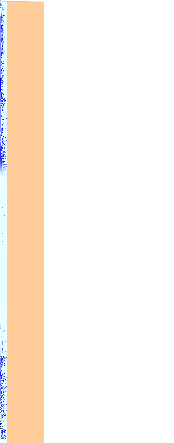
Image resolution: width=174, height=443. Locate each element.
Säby (1, 266)
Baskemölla (2, 21)
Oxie (1, 211)
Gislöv (1, 79)
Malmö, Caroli (2, 183)
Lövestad (2, 182)
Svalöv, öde (2, 261)
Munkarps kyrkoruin (2, 398)
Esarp (1, 59)
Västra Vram (2, 326)
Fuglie (1, 72)
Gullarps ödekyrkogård (2, 373)
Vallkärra (1, 300)
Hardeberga (2, 95)
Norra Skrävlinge (3, 201)
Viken (1, 307)
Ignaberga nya (2, 129)
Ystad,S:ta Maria (3, 327)
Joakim (2, 433)
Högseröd (2, 123)
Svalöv (1, 260)
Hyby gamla (2, 112)
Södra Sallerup (3, 270)
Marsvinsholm (2, 189)
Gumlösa (2, 83)
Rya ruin (1, 219)
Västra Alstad (2, 317)
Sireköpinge (2, 232)
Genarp (1, 78)
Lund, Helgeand (3, 168)
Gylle (1, 88)
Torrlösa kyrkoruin (3, 415)
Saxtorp (1, 227)
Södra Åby (2, 272)
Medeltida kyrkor (4, 436)
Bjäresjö (1, 26)
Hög (1, 120)
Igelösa (1, 127)
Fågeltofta (2, 74)
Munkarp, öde (2, 193)
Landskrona (2, 154)
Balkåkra (1, 17)
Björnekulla (2, 30)
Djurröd (1, 56)
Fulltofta (1, 73)
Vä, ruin (1, 314)
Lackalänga (2, 153)
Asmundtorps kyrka (3, 357)
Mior (1, 3)
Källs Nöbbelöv (3, 147)
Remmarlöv (2, 214)
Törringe (1, 297)
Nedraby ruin (2, 399)
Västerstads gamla (3, 316)
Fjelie (1, 65)
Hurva (1, 110)
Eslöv (1, 60)
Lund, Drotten (2, 167)
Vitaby (1, 309)
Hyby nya (2, 113)
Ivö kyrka (2, 385)
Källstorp (2, 150)
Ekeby (1, 57)
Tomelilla (2, 284)
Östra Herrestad (3, 341)
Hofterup (2, 106)
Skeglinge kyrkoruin (2, 407)
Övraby (1, 354)
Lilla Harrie (2, 159)
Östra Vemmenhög (3, 350)
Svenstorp (2, 265)
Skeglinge (2, 236)
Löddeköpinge (3, 181)
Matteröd (2, 190)
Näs (1, 204)
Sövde (1, 277)
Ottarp (1, 210)
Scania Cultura (3, 435)
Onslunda (2, 208)
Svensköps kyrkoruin (2, 412)
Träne (1, 294)
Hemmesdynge (3, 105)
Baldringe (2, 16)
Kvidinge (2, 142)
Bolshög (1, 33)
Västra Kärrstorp (3, 321)
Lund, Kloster (2, 169)
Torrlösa (1, 289)
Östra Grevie (2, 340)
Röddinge (2, 222)
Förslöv (1, 77)
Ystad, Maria (2, 401)
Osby (1, 209)
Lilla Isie (1, 160)
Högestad (2, 122)
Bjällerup (2, 25)
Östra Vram (2, 352)
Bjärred (1, 27)
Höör (1, 126)
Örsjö (1, 337)
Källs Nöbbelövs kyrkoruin (3, 389)
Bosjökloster (2, 41)
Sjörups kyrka (2, 405)
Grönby (1, 85)
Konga (1, 139)
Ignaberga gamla (3, 128)
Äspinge (1, 333)
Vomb (1, 312)
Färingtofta (2, 75)
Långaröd (2, 180)
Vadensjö (2, 299)
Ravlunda (2, 213)
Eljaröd (1, 58)
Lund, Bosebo (2, 165)
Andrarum (2, 9)
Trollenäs (2, 293)
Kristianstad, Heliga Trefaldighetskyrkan (3, 387)
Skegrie (1, 237)
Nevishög (2, 197)
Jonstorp (1, 132)
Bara (1, 18)
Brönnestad (2, 45)
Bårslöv (1, 49)
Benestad (2, 22)
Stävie (1, 259)
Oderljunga (2, 207)
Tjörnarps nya (2, 279)
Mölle (1, 194)
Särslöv (1, 267)
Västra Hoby (2, 318)
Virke (1, 308)
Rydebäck (2, 220)
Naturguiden (3, 429)
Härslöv (1, 116)
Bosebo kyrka (2, 364)
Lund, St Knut (2, 173)
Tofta (1, 282)
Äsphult (1, 332)
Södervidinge (2, 268)
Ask (1, 14)
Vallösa (1, 301)
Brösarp (1, 46)
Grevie (1, 82)
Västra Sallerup (3, 322)
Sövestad (2, 278)
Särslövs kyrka (3, 413)
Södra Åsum (2, 276)
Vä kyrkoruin (2, 419)
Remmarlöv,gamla (3, 215)
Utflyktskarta (2, 4)
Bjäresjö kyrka (2, 360)
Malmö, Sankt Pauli (3, 187)
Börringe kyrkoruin (3, 365)
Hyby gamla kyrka (3, 379)
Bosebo (1, 40)
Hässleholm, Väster (3, 118)
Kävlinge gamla (3, 152)
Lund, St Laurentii (3, 174)
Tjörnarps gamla (3, 280)
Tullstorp (2, 295)
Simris (1, 230)
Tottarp (1, 291)
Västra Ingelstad (3, 319)
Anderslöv (2, 8)
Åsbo (2, 434)
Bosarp (1, 38)
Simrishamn (2, 231)
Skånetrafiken (3, 430)
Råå (1, 221)
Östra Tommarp (3, 348)
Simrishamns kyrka (3, 404)
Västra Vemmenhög (3, 325)
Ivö (1, 131)
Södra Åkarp (2, 273)
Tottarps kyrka (2, 416)
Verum (1, 306)
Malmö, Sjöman (3, 184)
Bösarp (1, 52)
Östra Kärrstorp (3, 344)
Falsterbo (2, 63)
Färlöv (1, 76)
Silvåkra (1, 228)
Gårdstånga (2, 89)
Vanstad (1, 303)
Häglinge (2, 115)
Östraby (1, 339)
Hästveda (2, 119)
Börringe (1, 50)
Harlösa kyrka (2, 378)
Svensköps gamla (3, 264)
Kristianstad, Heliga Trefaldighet (3, 141)
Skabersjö (2, 234)
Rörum (1, 223)
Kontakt (1, 441)
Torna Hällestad (3, 288)
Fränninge (2, 71)
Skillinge (2, 239)
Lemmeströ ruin (3, 390)
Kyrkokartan (3, 437)
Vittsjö (1, 310)
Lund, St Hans (2, 172)
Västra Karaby (2, 320)
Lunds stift (3, 431)
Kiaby (1, 134)
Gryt (1, 84)
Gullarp (1, 87)
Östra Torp (2, 349)
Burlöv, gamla (2, 48)
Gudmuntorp (2, 86)
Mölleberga (2, 195)
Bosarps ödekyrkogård (2, 363)
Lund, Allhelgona (3, 164)
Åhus (1, 329)
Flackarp (1, 67)
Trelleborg (2, 292)
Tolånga (1, 283)
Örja (1, 336)
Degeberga (2, 55)
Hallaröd (1, 92)
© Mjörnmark (2, 442)
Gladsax (1, 80)
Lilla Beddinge (3, 158)
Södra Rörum (2, 269)
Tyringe (1, 296)
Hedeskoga (2, 97)
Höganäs (1, 121)
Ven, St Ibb (2, 305)
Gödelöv (1, 90)
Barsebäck (2, 20)
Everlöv (1, 62)
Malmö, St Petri (3, 188)
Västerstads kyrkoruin (2, 421)
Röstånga (2, 224)
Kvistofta (2, 143)
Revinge (1, 217)
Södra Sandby (2, 271)
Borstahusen (2, 37)
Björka (1, 29)
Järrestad (1, 133)
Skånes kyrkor (3, 432)
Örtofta (1, 338)
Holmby (1, 107)
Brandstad (2, 42)
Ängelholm (2, 331)
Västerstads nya (3, 315)
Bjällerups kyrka (3, 359)
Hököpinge (2, 124)
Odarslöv (2, 206)
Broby (1, 43)
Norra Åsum (2, 202)
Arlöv (1, 12)
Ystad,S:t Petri (2, 328)
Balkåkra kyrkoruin (3, 358)
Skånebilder (2, 5)
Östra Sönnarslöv (3, 347)
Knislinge (2, 136)
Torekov (1, 285)
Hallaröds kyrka (3, 376)
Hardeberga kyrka (3, 377)
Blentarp (1, 31)
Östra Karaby (2, 342)
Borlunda (2, 35)
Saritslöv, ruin (2, 226)
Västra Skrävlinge (3, 323)
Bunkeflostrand (3, 47)
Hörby (1, 125)
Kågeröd (1, 146)
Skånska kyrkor (3, 438)
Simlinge (2, 229)
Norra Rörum (2, 200)
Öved (1, 353)
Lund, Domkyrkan (3, 166)
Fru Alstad (2, 70)
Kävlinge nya (2, 151)
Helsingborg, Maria (3, 100)
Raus (1, 212)
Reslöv (1, 216)
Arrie (1, 13)
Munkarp (2, 192)
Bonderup (2, 32)
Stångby (1, 258)
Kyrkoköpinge (3, 145)
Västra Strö (2, 324)
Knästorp (2, 138)
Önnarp (1, 335)
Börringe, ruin (2, 51)
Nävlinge (2, 205)
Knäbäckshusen (3, 137)
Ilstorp (1, 130)
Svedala (1, 262)
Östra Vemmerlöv (3, 351)
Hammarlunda (2, 94)
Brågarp (1, 44)
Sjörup (1, 233)
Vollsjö (1, 311)
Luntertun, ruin (3, 176)
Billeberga (2, 23)
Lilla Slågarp (2, 161)
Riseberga (2, 218)
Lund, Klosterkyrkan (2, 394)
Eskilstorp (2, 61)
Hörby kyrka (2, 381)
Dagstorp (2, 53)
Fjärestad (1, 66)
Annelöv (1, 10)
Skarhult (1, 235)
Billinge (1, 24)
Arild (1, 11)
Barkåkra (2, 19)
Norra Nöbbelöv (3, 199)
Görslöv (1, 91)
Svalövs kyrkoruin (3, 410)
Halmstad (2, 93)
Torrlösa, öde (2, 290)
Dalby (1, 54)
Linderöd (2, 162)
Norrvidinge (2, 203)
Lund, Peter (2, 171)
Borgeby (1, 34)
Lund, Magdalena (3, 170)
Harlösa (1, 96)
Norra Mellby (2, 198)
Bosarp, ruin (2, 39)
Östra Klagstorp (3, 343)
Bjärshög (2, 28)
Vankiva (1, 302)
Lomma (1, 163)
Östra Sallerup (2, 345)
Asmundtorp (2, 15)
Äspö (1, 334)
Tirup (1, 281)
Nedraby (1, 196)
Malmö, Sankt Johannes (2, 186)
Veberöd (1, 304)
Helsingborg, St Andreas (3, 102)
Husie (1, 111)
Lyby (1, 177)
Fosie (1, 69)
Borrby (1, 36)
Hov (1, 108)
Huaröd (1, 109)
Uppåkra (1, 298)
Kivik (1, 135)
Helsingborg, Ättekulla (2, 104)
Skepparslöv (2, 238)
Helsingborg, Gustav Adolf (2, 99)
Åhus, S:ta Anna (3, 330)
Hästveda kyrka (3, 380)
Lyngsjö (1, 179)
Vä (0, 313)
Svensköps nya (3, 263)
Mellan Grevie (2, 191)
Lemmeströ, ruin (3, 155)
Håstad (1, 114)
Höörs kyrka (2, 382)
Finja (1, 64)
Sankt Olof (2, 225)
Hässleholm (2, 117)
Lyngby (1, 178)
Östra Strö (2, 346)
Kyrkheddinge (2, 144)
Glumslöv (2, 81)
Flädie (1, 68)
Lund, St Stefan (3, 175)
